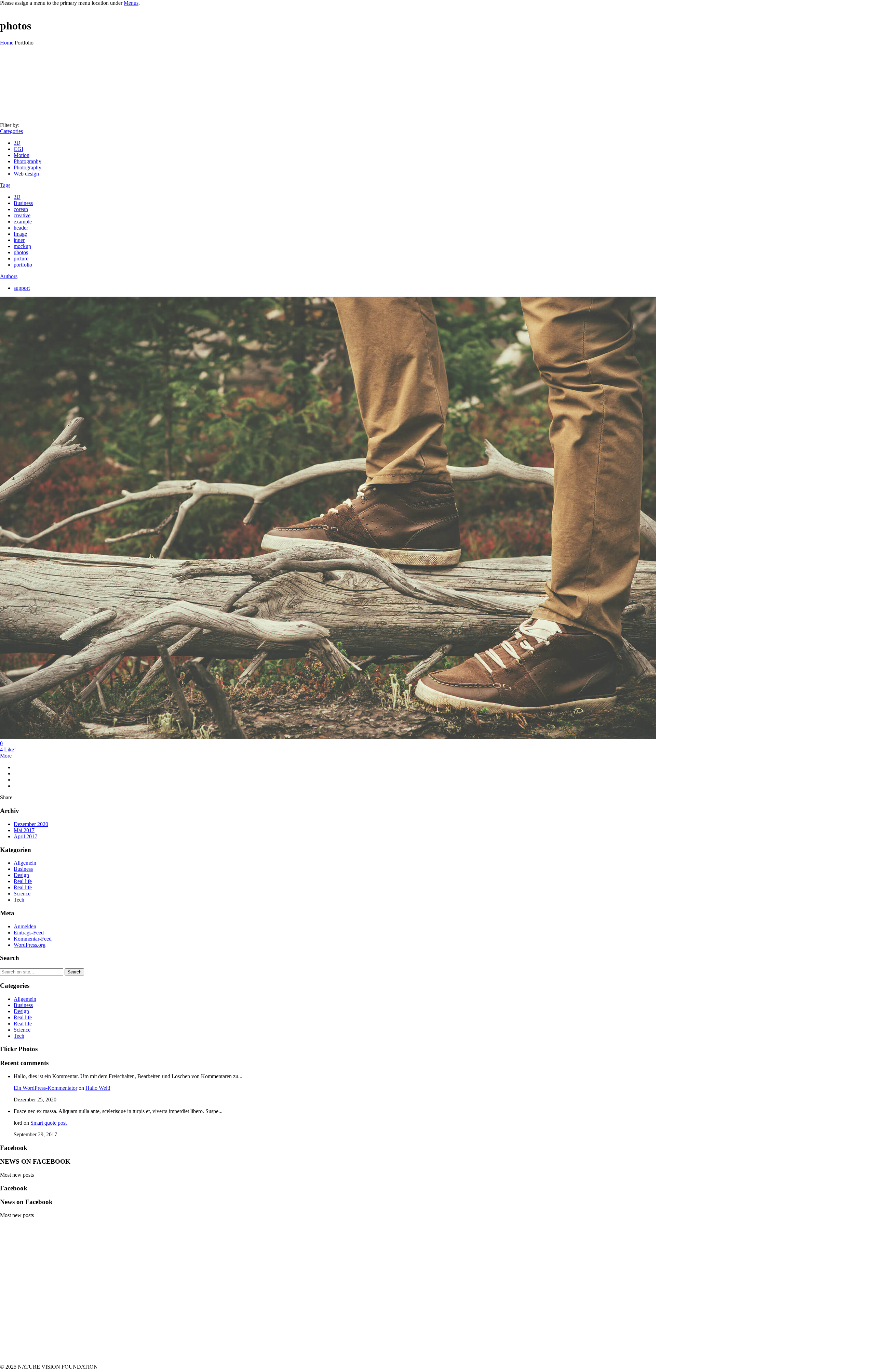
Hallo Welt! (97, 1088)
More (6, 756)
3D (17, 143)
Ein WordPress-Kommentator (45, 1088)
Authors (8, 276)
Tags (5, 185)
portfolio (23, 265)
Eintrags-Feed (29, 932)
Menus (131, 3)
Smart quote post (48, 1123)
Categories (11, 131)
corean (21, 209)
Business (23, 203)
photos (21, 252)
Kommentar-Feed (33, 939)
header (21, 228)
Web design (26, 174)
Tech (19, 900)
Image (20, 234)
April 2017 (25, 836)
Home (6, 43)
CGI (18, 149)
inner (19, 240)
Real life (23, 881)
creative (22, 215)
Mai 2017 (24, 830)
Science (22, 893)
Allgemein (25, 863)
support (22, 288)
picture (21, 258)
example (23, 221)
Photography (27, 161)
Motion (21, 155)
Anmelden (25, 926)
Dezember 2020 (31, 824)
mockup (22, 246)
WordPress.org (29, 945)
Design (21, 875)
